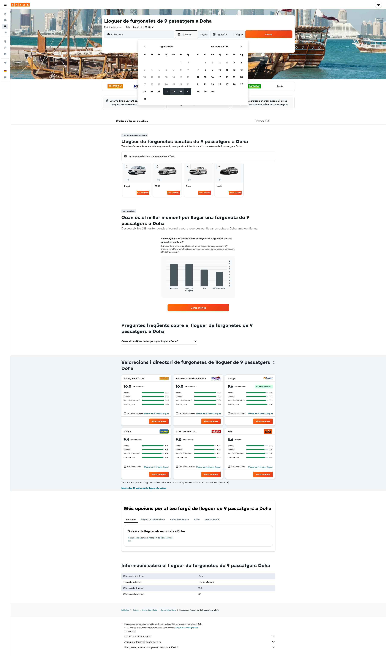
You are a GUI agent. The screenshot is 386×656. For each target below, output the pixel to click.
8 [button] (181, 69)
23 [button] (188, 84)
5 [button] (159, 69)
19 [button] (159, 84)
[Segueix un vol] (5, 48)
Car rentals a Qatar (149, 610)
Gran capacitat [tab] (212, 519)
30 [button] (188, 91)
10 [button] (144, 76)
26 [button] (159, 91)
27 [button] (166, 91)
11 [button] (152, 76)
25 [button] (151, 91)
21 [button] (173, 84)
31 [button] (145, 98)
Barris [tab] (197, 519)
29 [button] (180, 91)
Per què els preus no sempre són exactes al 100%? (151, 647)
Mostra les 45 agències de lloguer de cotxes (143, 488)
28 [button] (173, 91)
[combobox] (113, 27)
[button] (5, 4)
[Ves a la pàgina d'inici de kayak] (20, 4)
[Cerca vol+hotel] (5, 33)
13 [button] (166, 76)
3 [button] (144, 69)
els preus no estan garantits (187, 627)
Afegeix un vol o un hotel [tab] (153, 519)
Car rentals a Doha (168, 610)
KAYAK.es (125, 610)
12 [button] (159, 76)
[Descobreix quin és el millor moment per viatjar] (5, 54)
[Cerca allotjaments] (5, 20)
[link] (198, 307)
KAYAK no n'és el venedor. (138, 636)
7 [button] (173, 69)
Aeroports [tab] (131, 519)
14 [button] (173, 76)
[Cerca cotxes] (5, 27)
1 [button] (180, 62)
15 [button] (181, 76)
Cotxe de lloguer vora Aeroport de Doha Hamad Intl (150, 539)
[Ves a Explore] (5, 41)
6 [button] (166, 69)
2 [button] (188, 62)
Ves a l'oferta (143, 192)
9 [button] (188, 69)
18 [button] (152, 84)
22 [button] (180, 84)
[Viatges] (5, 63)
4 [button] (152, 69)
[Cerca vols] (5, 14)
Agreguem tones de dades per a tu (142, 641)
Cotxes (136, 610)
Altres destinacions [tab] (179, 519)
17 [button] (145, 84)
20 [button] (166, 84)
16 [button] (188, 76)
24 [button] (144, 91)
